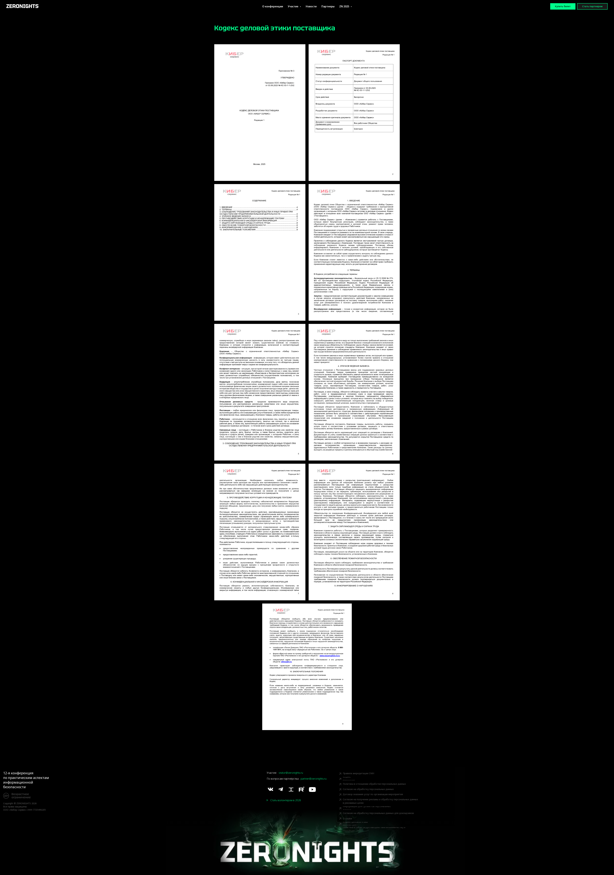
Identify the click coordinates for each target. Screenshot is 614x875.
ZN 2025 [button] (344, 6)
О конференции (272, 6)
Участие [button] (293, 6)
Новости (311, 6)
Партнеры (328, 6)
